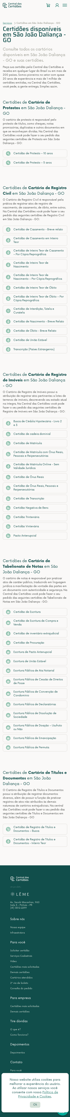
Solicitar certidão (19, 950)
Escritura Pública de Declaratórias (34, 704)
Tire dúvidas (19, 1021)
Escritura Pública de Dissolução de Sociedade (34, 715)
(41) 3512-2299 (18, 908)
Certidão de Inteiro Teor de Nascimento (30, 264)
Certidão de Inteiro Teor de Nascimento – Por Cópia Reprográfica (37, 277)
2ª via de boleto (19, 983)
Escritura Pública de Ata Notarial (33, 670)
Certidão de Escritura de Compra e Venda (35, 622)
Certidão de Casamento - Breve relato (38, 229)
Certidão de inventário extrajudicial (36, 633)
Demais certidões (19, 972)
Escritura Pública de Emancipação (34, 738)
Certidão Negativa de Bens (30, 507)
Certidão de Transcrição (28, 498)
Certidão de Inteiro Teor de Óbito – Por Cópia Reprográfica (38, 298)
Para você (17, 942)
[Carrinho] (48, 5)
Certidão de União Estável (30, 340)
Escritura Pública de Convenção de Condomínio (35, 693)
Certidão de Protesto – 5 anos (32, 162)
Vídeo (13, 961)
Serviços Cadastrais (21, 956)
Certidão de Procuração (28, 642)
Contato (16, 1062)
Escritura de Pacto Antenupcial (32, 652)
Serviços (7, 23)
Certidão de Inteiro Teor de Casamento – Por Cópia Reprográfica (38, 252)
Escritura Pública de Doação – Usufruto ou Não (37, 727)
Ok (35, 1104)
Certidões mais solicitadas (24, 967)
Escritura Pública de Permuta (31, 747)
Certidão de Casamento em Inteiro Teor (35, 240)
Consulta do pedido (21, 988)
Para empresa (20, 998)
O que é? (15, 1029)
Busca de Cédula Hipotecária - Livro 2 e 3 (37, 423)
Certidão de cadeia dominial (32, 434)
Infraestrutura (17, 932)
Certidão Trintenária (26, 517)
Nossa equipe (17, 927)
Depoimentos (19, 1044)
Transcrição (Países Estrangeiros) (34, 349)
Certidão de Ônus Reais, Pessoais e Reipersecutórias (35, 487)
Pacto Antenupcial (24, 535)
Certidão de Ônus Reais (28, 477)
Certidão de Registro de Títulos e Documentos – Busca (34, 829)
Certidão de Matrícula (27, 443)
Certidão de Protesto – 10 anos (33, 153)
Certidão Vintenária (26, 526)
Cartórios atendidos (21, 977)
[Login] (57, 5)
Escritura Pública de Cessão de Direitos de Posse (38, 681)
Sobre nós (17, 919)
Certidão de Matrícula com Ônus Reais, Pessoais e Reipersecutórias (38, 454)
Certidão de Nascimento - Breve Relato (38, 321)
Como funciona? (19, 1034)
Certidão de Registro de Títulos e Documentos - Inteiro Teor (34, 841)
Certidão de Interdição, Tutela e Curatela (33, 310)
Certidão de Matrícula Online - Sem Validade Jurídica (36, 466)
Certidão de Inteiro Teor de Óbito (35, 287)
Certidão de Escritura (27, 612)
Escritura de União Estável (29, 661)
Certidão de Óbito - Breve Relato (34, 330)
